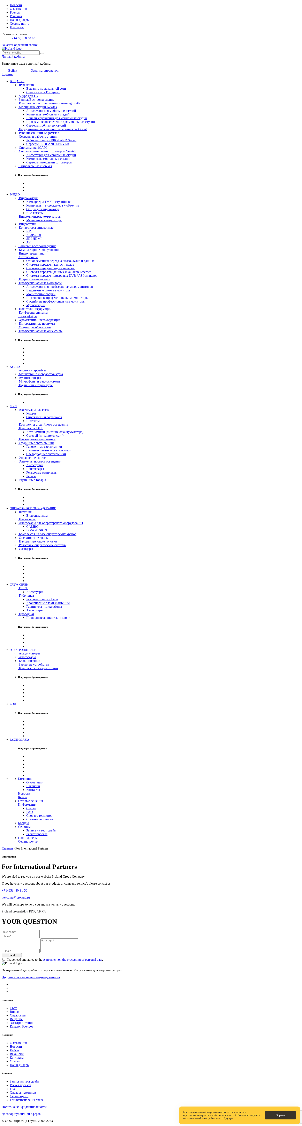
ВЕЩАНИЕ (17, 81)
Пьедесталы (27, 519)
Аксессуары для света (34, 409)
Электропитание (21, 1022)
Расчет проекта (36, 834)
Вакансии (33, 786)
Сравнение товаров (40, 819)
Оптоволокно (28, 257)
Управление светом (32, 457)
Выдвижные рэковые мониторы (48, 290)
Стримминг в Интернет (43, 92)
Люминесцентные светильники (48, 450)
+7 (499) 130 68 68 (22, 38)
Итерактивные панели (34, 279)
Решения (16, 16)
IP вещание (26, 85)
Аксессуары (34, 465)
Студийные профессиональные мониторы (55, 301)
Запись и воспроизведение (37, 246)
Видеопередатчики (32, 253)
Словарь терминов (39, 815)
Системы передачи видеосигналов (50, 268)
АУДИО (15, 366)
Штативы (33, 421)
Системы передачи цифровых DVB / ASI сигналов (61, 275)
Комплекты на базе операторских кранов (47, 534)
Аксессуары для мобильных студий (51, 110)
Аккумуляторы (29, 653)
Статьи (31, 808)
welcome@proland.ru (16, 897)
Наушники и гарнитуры (35, 385)
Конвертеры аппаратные (35, 227)
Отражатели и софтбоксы (44, 417)
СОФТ (14, 704)
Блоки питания (29, 660)
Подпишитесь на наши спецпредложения (31, 977)
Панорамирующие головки (37, 541)
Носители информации (35, 309)
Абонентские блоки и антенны (48, 603)
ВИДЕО (15, 194)
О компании (18, 8)
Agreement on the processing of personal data (72, 959)
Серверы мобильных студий (46, 125)
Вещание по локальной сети (46, 88)
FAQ (29, 812)
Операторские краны (33, 537)
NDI (29, 231)
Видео (14, 1011)
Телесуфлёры (27, 316)
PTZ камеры (35, 213)
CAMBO (32, 526)
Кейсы (22, 797)
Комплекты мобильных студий (48, 114)
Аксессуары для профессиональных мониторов (59, 286)
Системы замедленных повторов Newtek (47, 151)
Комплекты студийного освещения (43, 424)
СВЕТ (13, 406)
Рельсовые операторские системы (42, 545)
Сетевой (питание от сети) (44, 435)
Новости (16, 5)
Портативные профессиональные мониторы (57, 297)
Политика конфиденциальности (24, 1107)
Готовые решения (30, 801)
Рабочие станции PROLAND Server (51, 140)
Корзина (7, 74)
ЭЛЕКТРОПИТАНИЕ (23, 649)
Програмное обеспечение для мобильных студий (60, 121)
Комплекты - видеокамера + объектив (52, 205)
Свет (13, 1008)
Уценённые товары (32, 480)
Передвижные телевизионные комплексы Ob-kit (52, 129)
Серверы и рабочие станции (38, 136)
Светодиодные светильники (46, 454)
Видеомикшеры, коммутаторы (39, 216)
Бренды (15, 12)
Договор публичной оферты (21, 1114)
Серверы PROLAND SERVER (47, 144)
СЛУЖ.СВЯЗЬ (19, 584)
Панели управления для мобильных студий (56, 118)
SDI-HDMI (33, 238)
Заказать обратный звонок (20, 45)
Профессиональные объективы (40, 331)
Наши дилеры (19, 20)
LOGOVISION (36, 530)
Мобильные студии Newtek (37, 107)
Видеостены (27, 224)
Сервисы (24, 826)
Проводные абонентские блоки (48, 617)
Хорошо (280, 1115)
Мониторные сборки (40, 294)
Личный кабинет (13, 56)
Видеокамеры (28, 198)
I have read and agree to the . (55, 959)
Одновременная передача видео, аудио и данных (60, 261)
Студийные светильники (36, 443)
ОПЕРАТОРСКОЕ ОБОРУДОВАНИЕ (33, 508)
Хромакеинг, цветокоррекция (39, 320)
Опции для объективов (34, 327)
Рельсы (31, 476)
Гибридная (26, 595)
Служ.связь (18, 1015)
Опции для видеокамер (42, 209)
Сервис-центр (19, 23)
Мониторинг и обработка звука (40, 374)
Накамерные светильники (36, 439)
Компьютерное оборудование (39, 249)
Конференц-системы (33, 312)
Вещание (16, 1019)
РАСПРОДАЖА (19, 739)
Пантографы (35, 468)
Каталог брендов (21, 1026)
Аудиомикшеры (29, 377)
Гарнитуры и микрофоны (44, 606)
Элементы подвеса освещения (39, 461)
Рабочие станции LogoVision (38, 133)
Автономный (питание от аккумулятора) (54, 432)
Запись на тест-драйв (41, 830)
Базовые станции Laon (42, 599)
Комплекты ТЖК (30, 428)
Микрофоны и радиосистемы (39, 381)
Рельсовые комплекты (41, 472)
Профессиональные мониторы (40, 283)
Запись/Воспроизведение (36, 99)
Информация (27, 804)
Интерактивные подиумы (36, 323)
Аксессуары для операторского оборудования (50, 523)
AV (28, 242)
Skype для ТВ (28, 96)
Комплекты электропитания (38, 668)
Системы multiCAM (32, 147)
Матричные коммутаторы (44, 220)
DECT (23, 588)
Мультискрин (35, 305)
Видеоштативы (37, 515)
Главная (7, 848)
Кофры (31, 413)
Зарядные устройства (33, 664)
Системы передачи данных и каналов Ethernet (58, 272)
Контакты (17, 27)
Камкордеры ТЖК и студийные (48, 201)
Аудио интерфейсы (32, 370)
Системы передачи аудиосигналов (50, 264)
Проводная (26, 614)
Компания (25, 778)
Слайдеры (25, 548)
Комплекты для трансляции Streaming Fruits (49, 103)
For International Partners (26, 1100)
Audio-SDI (33, 235)
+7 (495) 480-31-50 (14, 890)
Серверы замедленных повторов (49, 162)
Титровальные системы (35, 166)
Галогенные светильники (44, 446)
